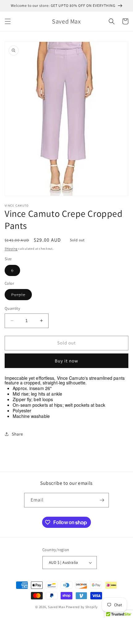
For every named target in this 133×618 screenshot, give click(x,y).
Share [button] (17, 434)
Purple (21, 295)
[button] (8, 21)
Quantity (12, 308)
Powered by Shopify (82, 607)
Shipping (11, 249)
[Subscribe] (102, 500)
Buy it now (66, 361)
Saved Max (56, 607)
